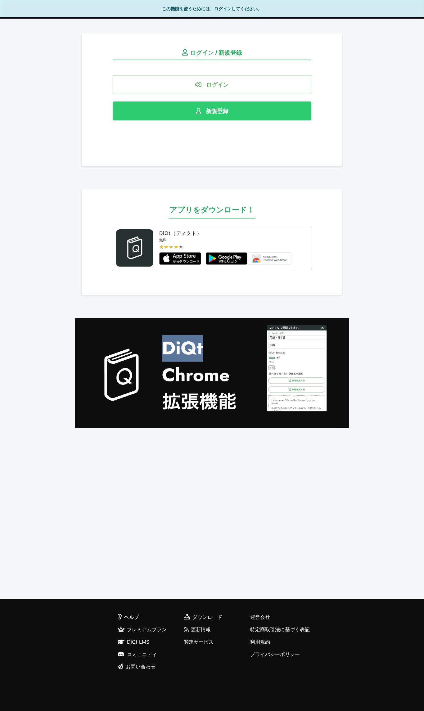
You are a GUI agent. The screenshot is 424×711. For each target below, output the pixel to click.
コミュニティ (142, 654)
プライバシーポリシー (275, 654)
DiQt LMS (138, 642)
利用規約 (260, 642)
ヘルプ (131, 617)
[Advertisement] (212, 514)
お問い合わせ (141, 667)
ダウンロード (207, 617)
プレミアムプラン (147, 629)
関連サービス (199, 642)
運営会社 (260, 617)
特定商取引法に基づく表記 (280, 629)
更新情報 (201, 629)
